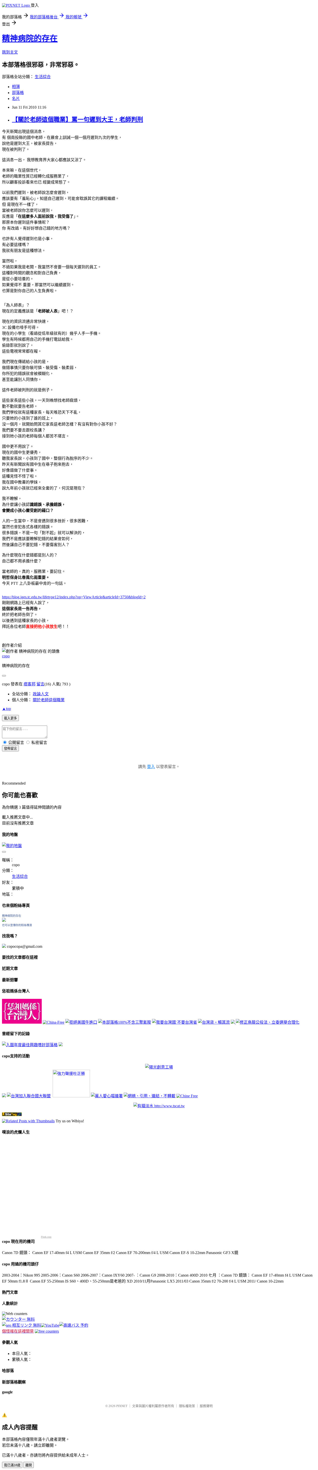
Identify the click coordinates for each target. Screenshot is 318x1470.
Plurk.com (46, 1236)
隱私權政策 (187, 1406)
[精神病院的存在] (4, 920)
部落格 (18, 93)
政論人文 (41, 694)
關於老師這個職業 (49, 700)
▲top (6, 708)
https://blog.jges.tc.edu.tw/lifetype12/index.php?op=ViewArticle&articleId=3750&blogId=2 (74, 597)
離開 (28, 1465)
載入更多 (10, 718)
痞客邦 (30, 684)
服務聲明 (206, 1406)
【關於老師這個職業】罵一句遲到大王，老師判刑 (77, 119)
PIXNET (121, 1406)
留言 (40, 684)
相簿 (16, 87)
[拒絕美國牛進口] (81, 1022)
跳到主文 (10, 52)
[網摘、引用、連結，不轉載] (149, 1096)
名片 (16, 98)
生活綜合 (43, 77)
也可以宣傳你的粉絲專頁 (17, 925)
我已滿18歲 (12, 1465)
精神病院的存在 (30, 38)
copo (6, 656)
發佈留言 (10, 748)
